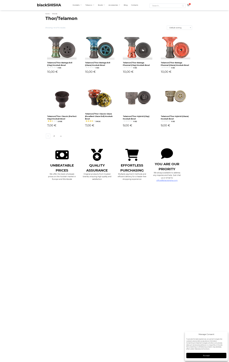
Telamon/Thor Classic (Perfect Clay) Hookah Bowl (61, 118)
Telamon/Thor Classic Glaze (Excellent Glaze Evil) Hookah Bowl (99, 117)
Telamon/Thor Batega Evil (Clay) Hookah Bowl (59, 65)
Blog (126, 5)
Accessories (113, 5)
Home (47, 14)
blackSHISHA (49, 5)
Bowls (100, 5)
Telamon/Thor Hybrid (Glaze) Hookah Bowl (175, 118)
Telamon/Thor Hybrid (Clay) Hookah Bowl (136, 118)
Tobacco (88, 5)
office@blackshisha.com (167, 180)
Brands (54, 14)
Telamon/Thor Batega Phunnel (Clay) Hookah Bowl (136, 65)
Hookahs (76, 5)
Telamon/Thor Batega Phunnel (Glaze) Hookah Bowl (175, 65)
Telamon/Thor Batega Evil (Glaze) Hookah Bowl (97, 65)
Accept (206, 355)
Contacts (134, 5)
